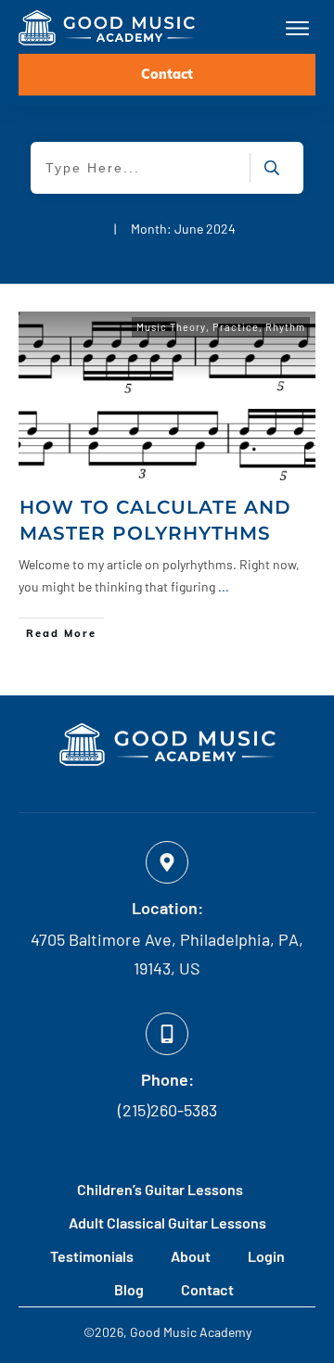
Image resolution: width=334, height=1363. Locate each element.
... (223, 586)
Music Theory (171, 327)
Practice (235, 327)
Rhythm (285, 327)
